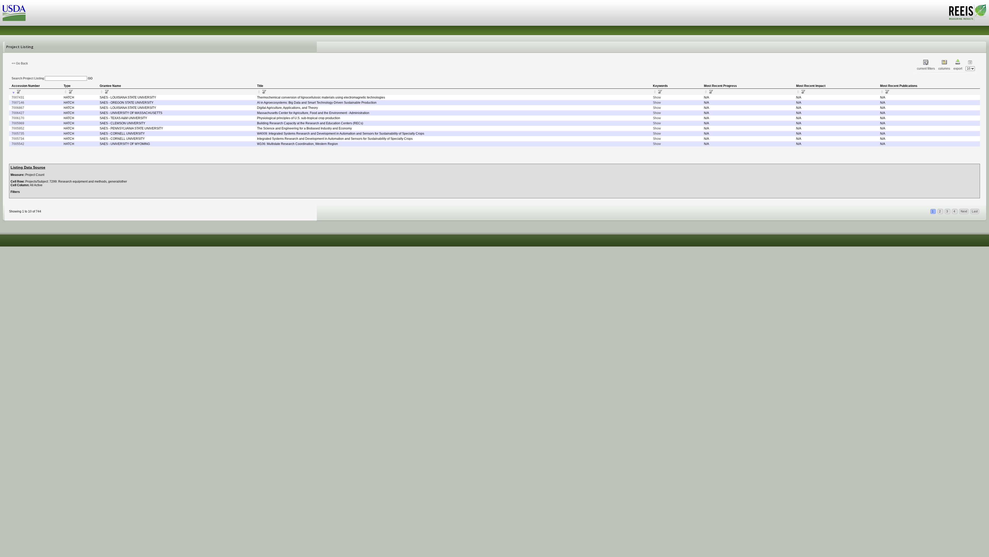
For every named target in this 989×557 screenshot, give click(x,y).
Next (964, 211)
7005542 (18, 144)
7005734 (18, 139)
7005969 (18, 123)
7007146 (18, 102)
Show (657, 97)
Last (975, 211)
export (957, 68)
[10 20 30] (970, 68)
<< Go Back (20, 63)
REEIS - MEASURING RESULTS (967, 12)
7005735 (18, 133)
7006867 (18, 108)
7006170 (18, 118)
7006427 (18, 113)
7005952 (18, 128)
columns (944, 68)
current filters (926, 68)
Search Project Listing (28, 78)
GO (90, 78)
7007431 (18, 97)
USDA (14, 13)
